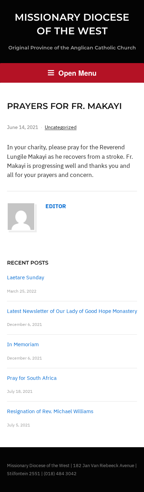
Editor (55, 206)
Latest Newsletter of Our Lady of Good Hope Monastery (72, 311)
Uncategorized (61, 127)
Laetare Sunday (25, 277)
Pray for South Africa (32, 378)
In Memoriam (23, 344)
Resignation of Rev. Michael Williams (50, 411)
